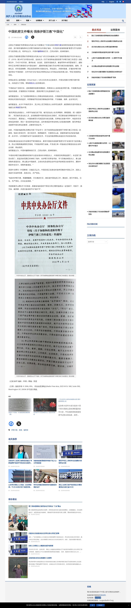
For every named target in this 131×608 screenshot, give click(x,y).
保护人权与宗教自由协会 (18, 16)
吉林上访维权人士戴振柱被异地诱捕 (41, 546)
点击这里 (98, 598)
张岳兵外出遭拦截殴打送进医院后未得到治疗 (107, 72)
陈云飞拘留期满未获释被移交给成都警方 (105, 35)
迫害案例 (115, 29)
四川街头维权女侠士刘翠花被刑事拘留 (105, 47)
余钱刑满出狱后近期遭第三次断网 (40, 558)
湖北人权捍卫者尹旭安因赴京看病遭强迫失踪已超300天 (70, 486)
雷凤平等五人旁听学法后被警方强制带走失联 (70, 462)
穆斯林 (40, 51)
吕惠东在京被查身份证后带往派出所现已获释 (44, 533)
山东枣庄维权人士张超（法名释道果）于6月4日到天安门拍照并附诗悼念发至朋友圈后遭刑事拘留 (20, 486)
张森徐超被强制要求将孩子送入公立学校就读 (45, 462)
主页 (8, 24)
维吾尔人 (32, 83)
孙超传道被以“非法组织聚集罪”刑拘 (104, 77)
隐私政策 (100, 605)
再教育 (18, 107)
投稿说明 (102, 595)
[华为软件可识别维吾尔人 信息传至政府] (45, 405)
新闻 (15, 24)
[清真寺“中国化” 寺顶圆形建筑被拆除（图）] (20, 405)
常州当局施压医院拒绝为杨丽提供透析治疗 (45, 486)
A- (80, 37)
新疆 (20, 430)
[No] (129, 605)
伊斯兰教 (57, 45)
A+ (75, 37)
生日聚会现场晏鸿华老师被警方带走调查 (105, 66)
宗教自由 (23, 24)
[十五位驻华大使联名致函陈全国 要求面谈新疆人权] (70, 408)
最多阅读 (96, 29)
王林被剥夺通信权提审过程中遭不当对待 (105, 52)
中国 (47, 45)
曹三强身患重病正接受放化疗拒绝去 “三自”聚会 (45, 506)
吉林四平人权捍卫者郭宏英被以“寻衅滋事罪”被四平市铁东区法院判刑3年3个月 (20, 462)
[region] (62, 10)
